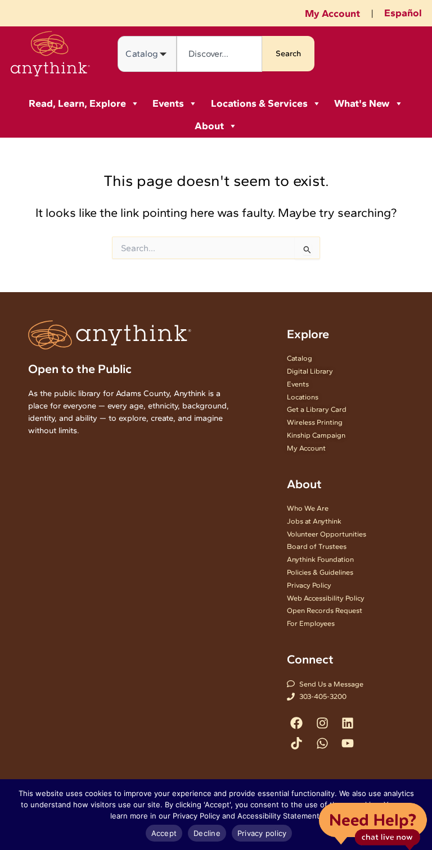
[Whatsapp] (322, 743)
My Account (332, 13)
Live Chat (373, 825)
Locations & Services (259, 103)
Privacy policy (262, 833)
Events (168, 103)
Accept (164, 833)
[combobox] (219, 54)
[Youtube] (347, 743)
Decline (207, 833)
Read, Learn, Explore (77, 103)
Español (403, 13)
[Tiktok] (297, 743)
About (209, 126)
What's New (362, 103)
